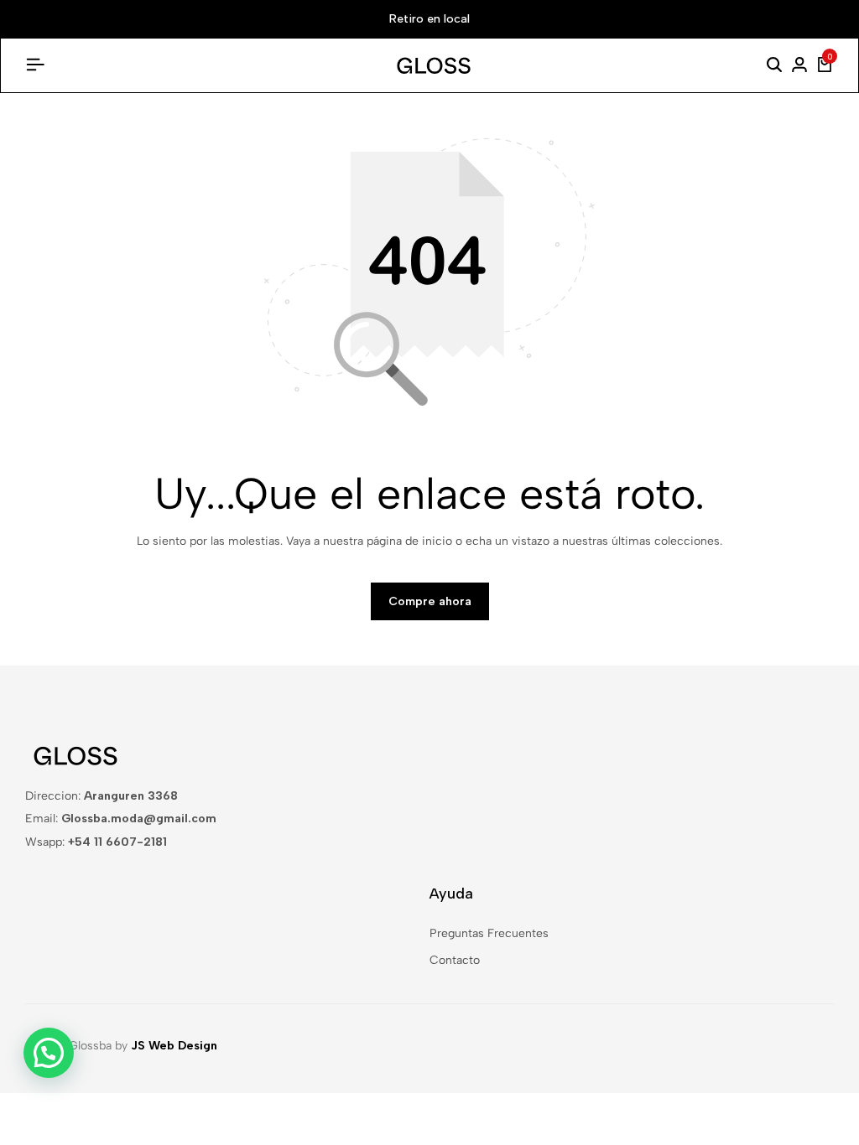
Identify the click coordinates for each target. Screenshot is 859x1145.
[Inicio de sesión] (799, 65)
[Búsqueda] (774, 65)
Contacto (455, 960)
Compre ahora (429, 601)
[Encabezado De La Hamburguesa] (35, 65)
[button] (48, 1053)
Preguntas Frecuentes (489, 933)
